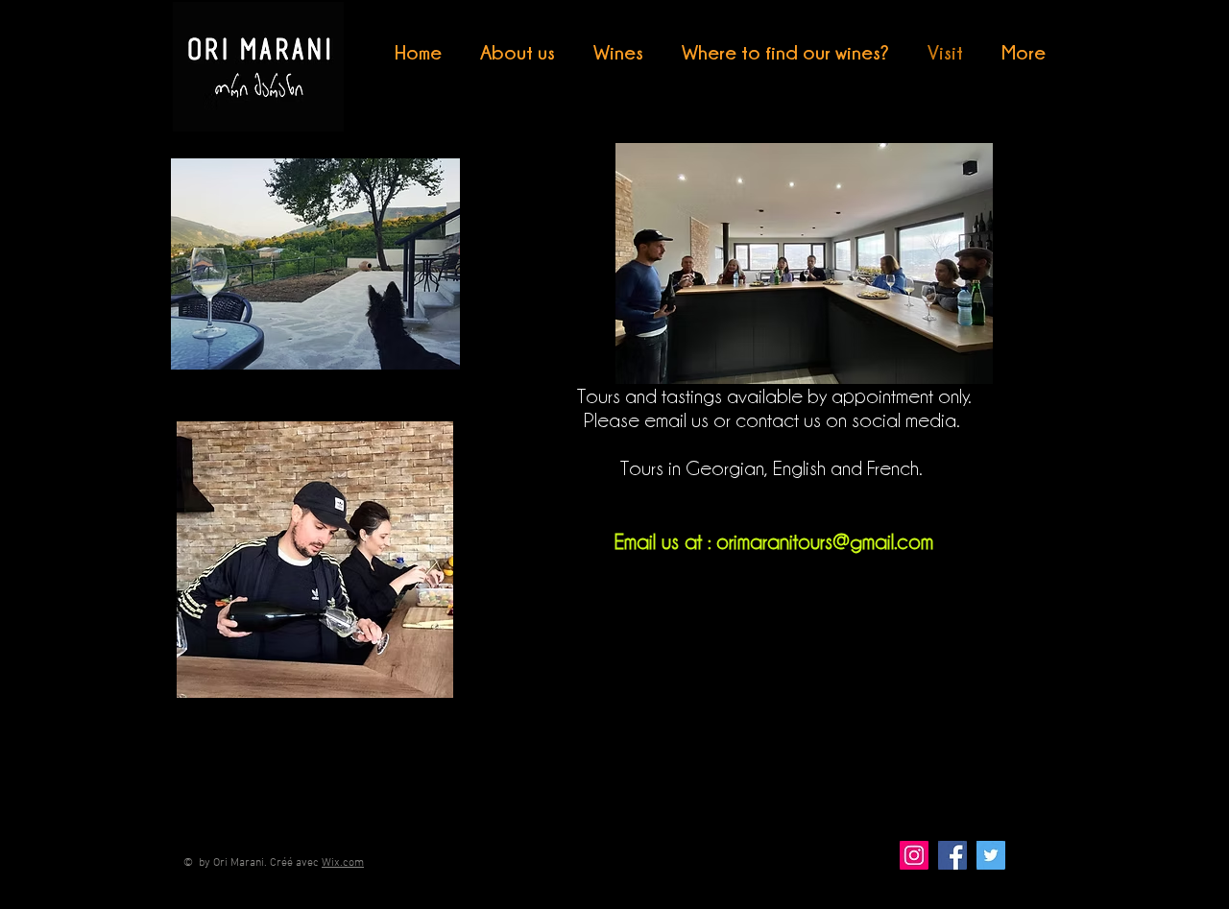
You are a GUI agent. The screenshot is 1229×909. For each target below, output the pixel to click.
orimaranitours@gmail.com (824, 542)
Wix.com (343, 863)
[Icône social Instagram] (914, 855)
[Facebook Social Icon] (952, 855)
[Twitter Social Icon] (990, 855)
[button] (618, 52)
